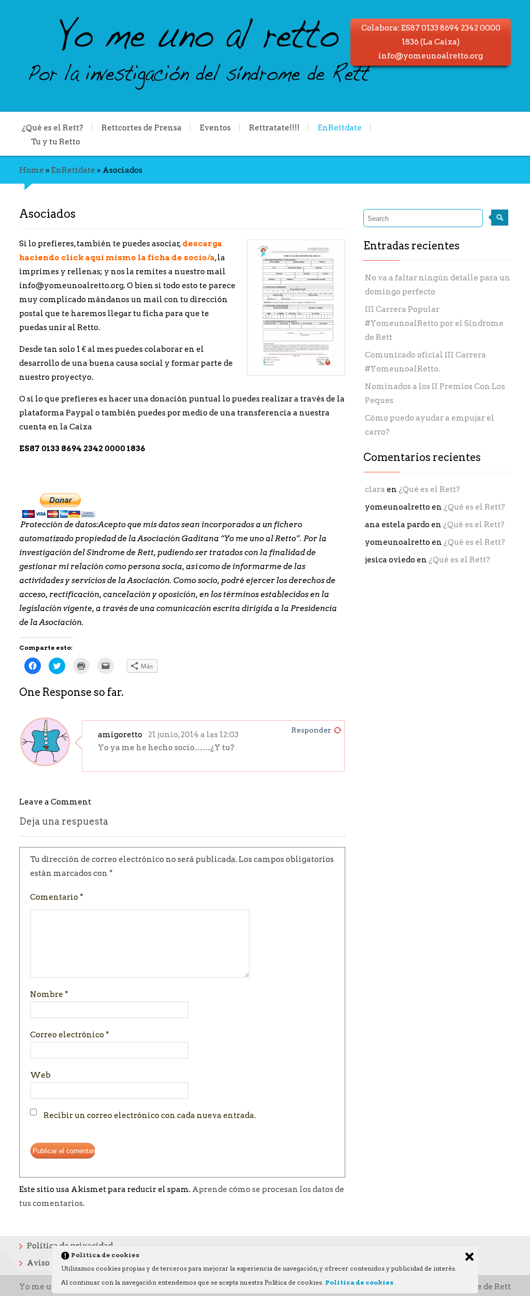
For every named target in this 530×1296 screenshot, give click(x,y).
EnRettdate (340, 127)
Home (31, 170)
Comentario (56, 897)
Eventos (215, 127)
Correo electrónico (69, 1034)
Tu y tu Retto (55, 141)
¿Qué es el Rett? (52, 127)
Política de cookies (359, 1282)
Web (40, 1075)
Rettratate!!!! (274, 127)
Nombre (49, 994)
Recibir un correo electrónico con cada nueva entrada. (149, 1115)
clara (375, 489)
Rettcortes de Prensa (141, 127)
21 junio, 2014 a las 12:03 (193, 734)
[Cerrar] (469, 1257)
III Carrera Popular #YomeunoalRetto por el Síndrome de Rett (434, 323)
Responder (311, 730)
